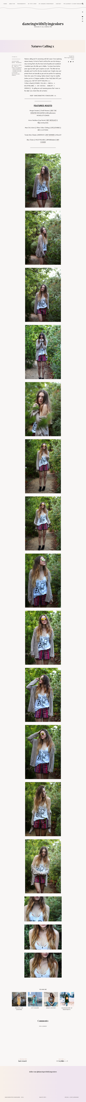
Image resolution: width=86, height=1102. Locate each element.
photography (21, 3)
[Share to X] (71, 62)
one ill (16, 66)
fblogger (19, 62)
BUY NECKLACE (51, 120)
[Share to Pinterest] (73, 62)
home (5, 3)
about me (12, 3)
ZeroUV (14, 75)
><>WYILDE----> (62, 1061)
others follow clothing (16, 72)
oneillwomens (17, 69)
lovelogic (76, 1097)
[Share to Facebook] (68, 62)
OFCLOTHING (55, 128)
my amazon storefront (46, 3)
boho (13, 62)
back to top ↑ (43, 1097)
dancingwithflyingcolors (43, 23)
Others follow (17, 70)
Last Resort (22, 1061)
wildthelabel (16, 74)
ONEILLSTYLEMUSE (17, 67)
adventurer (15, 61)
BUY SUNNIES (50, 135)
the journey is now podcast (72, 3)
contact (58, 3)
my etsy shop (32, 3)
